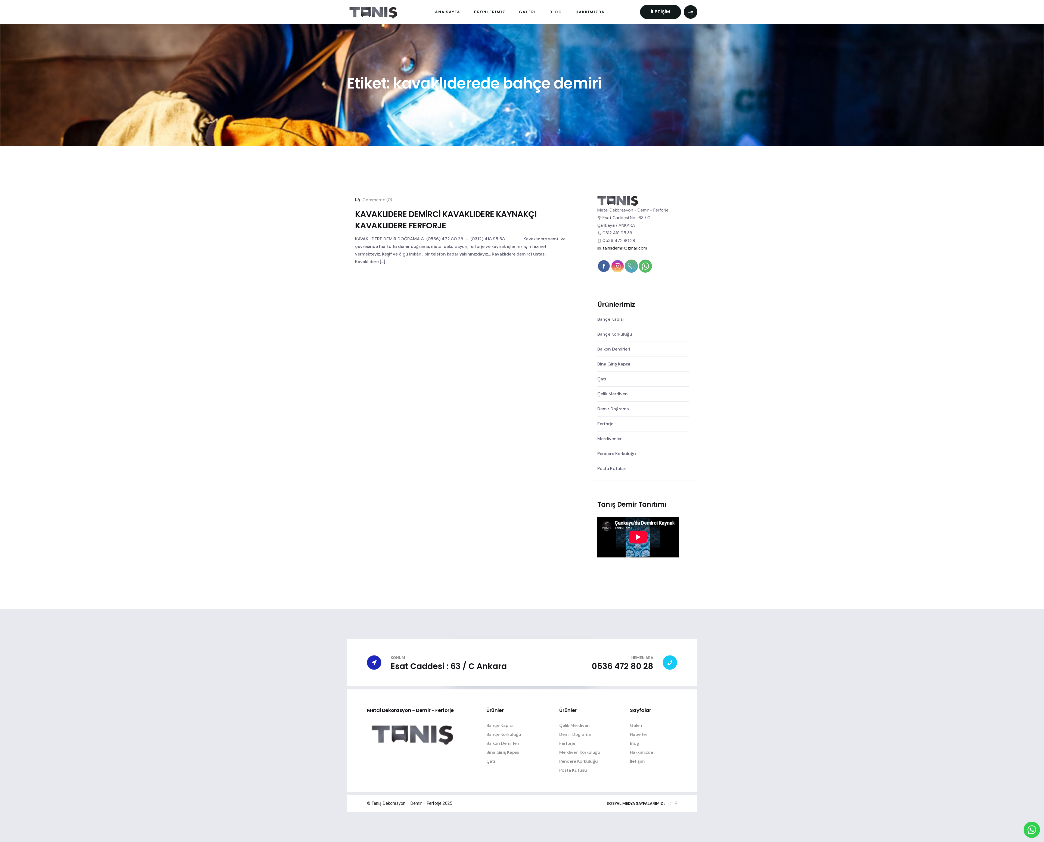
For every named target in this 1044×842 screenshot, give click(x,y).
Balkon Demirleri (613, 349)
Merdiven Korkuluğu (579, 752)
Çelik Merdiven (612, 394)
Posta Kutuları (611, 468)
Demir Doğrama (613, 409)
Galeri (636, 725)
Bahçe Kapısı (610, 319)
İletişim (660, 12)
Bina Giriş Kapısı (613, 364)
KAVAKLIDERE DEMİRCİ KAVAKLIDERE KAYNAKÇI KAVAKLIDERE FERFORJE (445, 219)
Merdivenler (609, 439)
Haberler (638, 734)
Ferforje (605, 424)
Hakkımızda (641, 752)
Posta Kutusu (573, 770)
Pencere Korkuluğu (616, 453)
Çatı (601, 379)
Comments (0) (376, 200)
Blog (634, 743)
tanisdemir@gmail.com (624, 248)
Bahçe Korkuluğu (614, 334)
